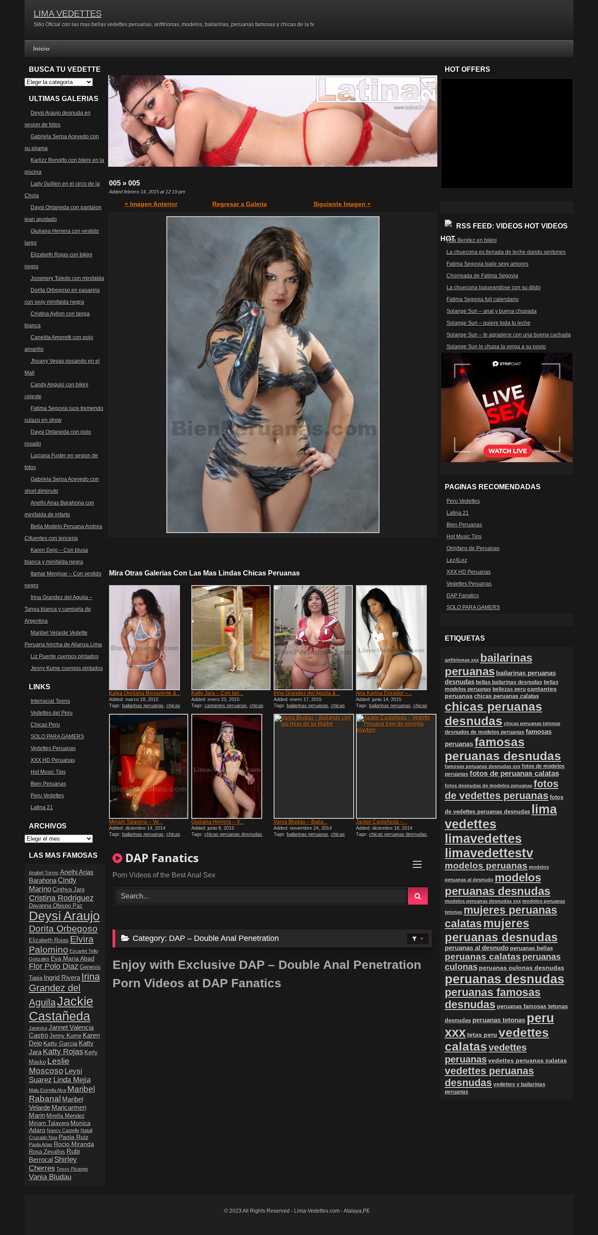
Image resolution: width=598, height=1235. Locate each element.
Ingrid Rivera (62, 977)
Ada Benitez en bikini (472, 240)
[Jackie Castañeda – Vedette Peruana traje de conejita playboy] (396, 766)
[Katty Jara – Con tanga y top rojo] (231, 637)
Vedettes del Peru (52, 713)
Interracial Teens (50, 701)
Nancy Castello (63, 1130)
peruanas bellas (531, 948)
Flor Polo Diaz (53, 966)
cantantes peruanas (225, 705)
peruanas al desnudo (477, 947)
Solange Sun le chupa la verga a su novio (496, 347)
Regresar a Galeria (239, 203)
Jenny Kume (65, 1036)
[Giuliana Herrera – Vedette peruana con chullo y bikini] (231, 766)
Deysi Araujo (64, 916)
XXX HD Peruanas (53, 760)
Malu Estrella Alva (47, 1090)
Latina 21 (42, 807)
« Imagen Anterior (151, 203)
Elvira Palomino (61, 944)
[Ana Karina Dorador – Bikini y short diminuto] (396, 637)
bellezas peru (509, 689)
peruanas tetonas (498, 1020)
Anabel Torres (44, 872)
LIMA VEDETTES (68, 13)
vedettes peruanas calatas (527, 1060)
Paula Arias (41, 1144)
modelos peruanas (486, 865)
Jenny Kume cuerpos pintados (67, 668)
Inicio (41, 48)
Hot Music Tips (48, 772)
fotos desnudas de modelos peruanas (488, 785)
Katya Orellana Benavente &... (144, 693)
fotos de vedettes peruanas (502, 789)
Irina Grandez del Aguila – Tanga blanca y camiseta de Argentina (58, 609)
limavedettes (483, 839)
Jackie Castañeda (61, 1008)
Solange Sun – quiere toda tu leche (489, 323)
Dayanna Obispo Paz (56, 906)
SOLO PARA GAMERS (57, 736)
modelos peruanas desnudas (497, 884)
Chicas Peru (45, 725)
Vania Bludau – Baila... (300, 822)
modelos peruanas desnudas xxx (483, 901)
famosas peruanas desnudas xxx (483, 766)
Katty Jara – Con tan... (217, 693)
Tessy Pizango (72, 1169)
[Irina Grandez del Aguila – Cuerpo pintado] (314, 637)
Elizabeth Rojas (49, 940)
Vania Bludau (50, 1177)
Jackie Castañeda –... (381, 822)
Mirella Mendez (65, 1116)
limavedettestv (489, 853)
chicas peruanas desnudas (144, 708)
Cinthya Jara (68, 890)
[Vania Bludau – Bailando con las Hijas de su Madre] (314, 766)
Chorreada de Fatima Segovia (482, 276)
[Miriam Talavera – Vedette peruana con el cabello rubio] (149, 766)
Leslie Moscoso (49, 1065)
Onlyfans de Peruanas (473, 548)
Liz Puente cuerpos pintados (64, 656)
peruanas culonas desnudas (521, 967)
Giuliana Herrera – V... (217, 822)
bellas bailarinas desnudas (509, 682)
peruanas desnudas (504, 979)
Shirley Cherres (53, 1163)
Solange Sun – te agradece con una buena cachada (509, 335)
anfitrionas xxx (462, 660)
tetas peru (482, 1034)
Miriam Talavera (49, 1123)
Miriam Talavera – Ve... (136, 822)
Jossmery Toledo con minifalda (67, 278)
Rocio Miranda (74, 1143)
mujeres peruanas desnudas (501, 930)
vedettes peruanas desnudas (489, 1076)
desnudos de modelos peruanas (484, 732)
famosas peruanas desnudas (503, 749)
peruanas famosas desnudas (493, 998)
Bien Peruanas (48, 784)
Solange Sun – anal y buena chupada (492, 311)
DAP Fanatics (463, 596)
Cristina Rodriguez (61, 898)
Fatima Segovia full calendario (483, 299)
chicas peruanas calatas (506, 696)
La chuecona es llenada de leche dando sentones (506, 252)
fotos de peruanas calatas (514, 773)
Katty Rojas (63, 1051)
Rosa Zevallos (47, 1152)
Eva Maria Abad (73, 958)
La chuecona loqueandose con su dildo (494, 287)
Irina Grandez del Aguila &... (307, 693)
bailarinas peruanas (143, 705)
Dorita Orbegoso (63, 928)
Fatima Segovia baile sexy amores (487, 264)
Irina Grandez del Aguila (64, 989)
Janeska (38, 1028)
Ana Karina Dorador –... (384, 693)
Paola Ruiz (73, 1136)
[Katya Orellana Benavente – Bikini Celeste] (149, 637)
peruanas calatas (483, 956)
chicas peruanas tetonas (532, 723)
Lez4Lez (457, 560)
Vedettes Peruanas (53, 748)
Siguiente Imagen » (342, 203)
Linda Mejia (72, 1080)
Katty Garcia (60, 1043)
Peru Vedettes (47, 796)
